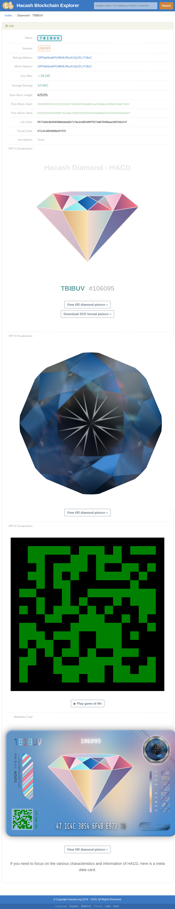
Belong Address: (23, 57)
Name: (29, 37)
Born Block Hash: (22, 104)
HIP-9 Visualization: (21, 526)
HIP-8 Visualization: (21, 336)
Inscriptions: (25, 139)
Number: (28, 48)
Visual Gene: (25, 131)
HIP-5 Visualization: (21, 148)
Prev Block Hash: (22, 113)
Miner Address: (24, 66)
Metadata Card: (23, 717)
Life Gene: (26, 122)
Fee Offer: (26, 76)
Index (8, 15)
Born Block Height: (21, 95)
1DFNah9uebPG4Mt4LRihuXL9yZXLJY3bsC (64, 57)
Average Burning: (22, 85)
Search (166, 5)
